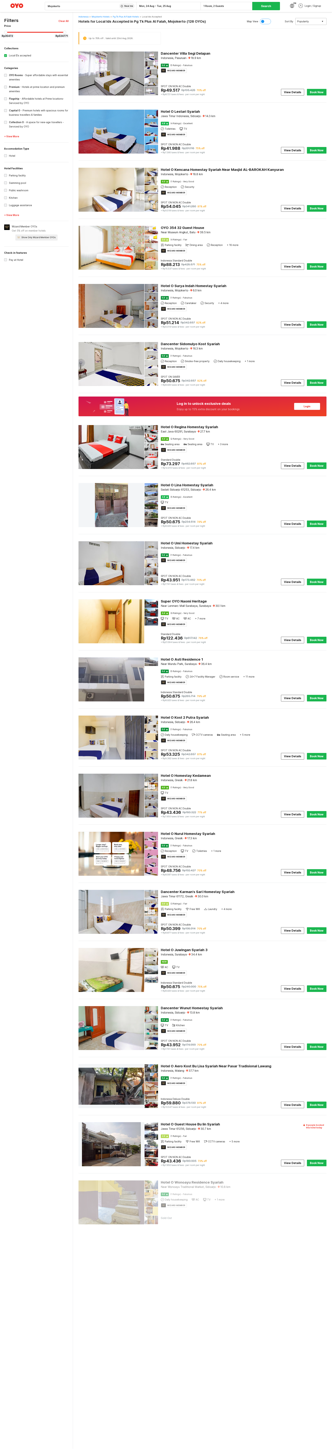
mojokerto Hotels (101, 16)
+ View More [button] (11, 136)
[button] (63, 21)
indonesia (84, 16)
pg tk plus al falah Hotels (126, 16)
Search (266, 6)
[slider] (5, 32)
